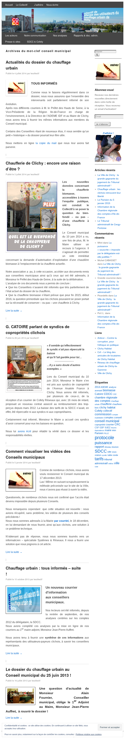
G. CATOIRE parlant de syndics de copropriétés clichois (37, 329)
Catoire (99, 393)
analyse (112, 387)
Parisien (99, 433)
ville (116, 463)
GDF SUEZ (105, 427)
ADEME (104, 387)
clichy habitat (107, 407)
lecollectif (35, 73)
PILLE (106, 433)
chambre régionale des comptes (106, 399)
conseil (118, 417)
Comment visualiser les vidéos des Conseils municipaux (38, 454)
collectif (107, 410)
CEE (115, 394)
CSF (97, 427)
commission (103, 414)
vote (96, 467)
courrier (110, 424)
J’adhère (38, 4)
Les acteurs (10, 36)
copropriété (100, 424)
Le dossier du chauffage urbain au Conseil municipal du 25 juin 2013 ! (38, 672)
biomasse (109, 390)
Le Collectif (20, 5)
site (109, 451)
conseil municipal (107, 421)
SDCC (101, 451)
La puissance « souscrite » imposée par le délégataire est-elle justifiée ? (108, 249)
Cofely (99, 410)
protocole (104, 437)
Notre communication (34, 36)
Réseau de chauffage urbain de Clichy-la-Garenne (108, 366)
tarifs (99, 459)
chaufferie (106, 404)
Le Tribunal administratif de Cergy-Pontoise (109, 224)
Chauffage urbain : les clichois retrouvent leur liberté (109, 193)
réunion (115, 447)
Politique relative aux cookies (89, 734)
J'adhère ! (108, 133)
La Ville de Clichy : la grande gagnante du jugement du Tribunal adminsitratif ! (108, 302)
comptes (108, 417)
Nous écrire (52, 4)
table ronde (113, 455)
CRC (117, 424)
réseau (108, 447)
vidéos (110, 464)
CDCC (108, 394)
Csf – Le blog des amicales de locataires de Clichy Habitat (108, 355)
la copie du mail (46, 143)
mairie (108, 430)
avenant (98, 390)
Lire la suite (14, 310)
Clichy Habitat (104, 348)
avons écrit (24, 431)
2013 (97, 387)
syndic (104, 455)
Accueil (9, 4)
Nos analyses (59, 36)
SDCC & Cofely (34, 42)
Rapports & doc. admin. (85, 36)
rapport (99, 446)
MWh (114, 430)
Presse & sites (12, 42)
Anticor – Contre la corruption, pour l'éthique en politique (108, 341)
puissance (103, 443)
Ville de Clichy (104, 373)
